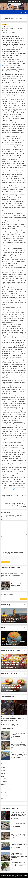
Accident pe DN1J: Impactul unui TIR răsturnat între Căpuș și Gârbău (18, 735)
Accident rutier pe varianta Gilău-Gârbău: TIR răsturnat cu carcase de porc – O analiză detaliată (19, 755)
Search (23, 599)
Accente (4, 638)
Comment (4, 519)
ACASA (3, 767)
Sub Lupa (5, 795)
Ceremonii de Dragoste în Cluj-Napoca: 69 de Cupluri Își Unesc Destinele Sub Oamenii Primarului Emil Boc (18, 865)
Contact (3, 798)
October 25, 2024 (7, 32)
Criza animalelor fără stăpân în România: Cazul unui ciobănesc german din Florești (18, 745)
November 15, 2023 (12, 644)
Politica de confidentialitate (14, 875)
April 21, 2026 (4, 576)
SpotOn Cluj (5, 614)
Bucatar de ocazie (6, 684)
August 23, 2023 (12, 690)
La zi (2, 776)
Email (3, 542)
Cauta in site (7, 595)
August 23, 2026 (13, 722)
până (3, 65)
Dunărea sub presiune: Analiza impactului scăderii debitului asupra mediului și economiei (19, 855)
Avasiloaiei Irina (5, 722)
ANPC (12, 876)
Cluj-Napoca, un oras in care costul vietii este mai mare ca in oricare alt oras (14, 618)
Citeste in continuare (7, 728)
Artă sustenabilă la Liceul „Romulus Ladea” (18, 584)
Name (3, 537)
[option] (14, 615)
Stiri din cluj (4, 24)
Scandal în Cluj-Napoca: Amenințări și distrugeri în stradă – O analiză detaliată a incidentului (13, 718)
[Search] (25, 12)
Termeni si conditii (4, 875)
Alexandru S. (5, 621)
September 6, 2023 (12, 621)
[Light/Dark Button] (22, 12)
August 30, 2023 (12, 667)
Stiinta (4, 778)
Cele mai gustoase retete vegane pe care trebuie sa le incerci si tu (13, 688)
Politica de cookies (23, 875)
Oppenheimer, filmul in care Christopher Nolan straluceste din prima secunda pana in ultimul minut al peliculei (14, 663)
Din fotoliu (4, 658)
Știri (3, 713)
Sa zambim (5, 787)
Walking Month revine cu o (17, 489)
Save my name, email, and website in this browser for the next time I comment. (13, 553)
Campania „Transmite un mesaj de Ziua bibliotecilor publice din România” (12, 574)
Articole (3, 770)
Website (3, 547)
